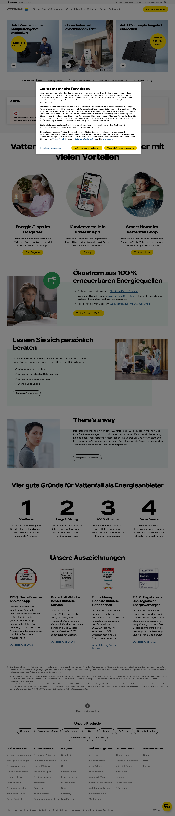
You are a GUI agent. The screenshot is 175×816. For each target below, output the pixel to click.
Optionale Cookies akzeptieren (120, 148)
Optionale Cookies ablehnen (87, 148)
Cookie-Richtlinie (59, 139)
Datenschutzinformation (85, 139)
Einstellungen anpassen (50, 148)
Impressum (108, 139)
